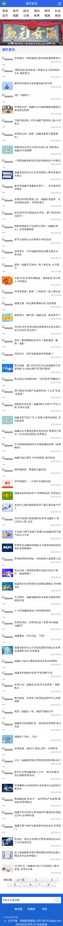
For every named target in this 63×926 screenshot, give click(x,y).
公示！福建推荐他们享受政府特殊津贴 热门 (37, 760)
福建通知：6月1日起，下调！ (30, 635)
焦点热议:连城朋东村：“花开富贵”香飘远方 (37, 378)
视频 (47, 15)
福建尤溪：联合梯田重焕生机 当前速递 (35, 303)
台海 (26, 15)
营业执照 (42, 924)
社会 (58, 10)
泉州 (16, 10)
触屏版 (18, 909)
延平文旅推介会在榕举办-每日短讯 (33, 239)
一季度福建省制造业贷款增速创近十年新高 (37, 160)
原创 (5, 10)
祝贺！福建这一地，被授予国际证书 (33, 711)
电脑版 (31, 909)
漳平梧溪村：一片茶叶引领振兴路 (32, 481)
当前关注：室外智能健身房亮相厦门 (33, 353)
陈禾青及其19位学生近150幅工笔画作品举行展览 (31, 43)
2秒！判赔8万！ (23, 95)
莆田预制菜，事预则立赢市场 (30, 469)
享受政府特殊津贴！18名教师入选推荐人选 (37, 558)
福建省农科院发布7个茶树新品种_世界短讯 (37, 493)
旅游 (58, 15)
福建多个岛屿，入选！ (26, 736)
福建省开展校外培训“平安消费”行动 (33, 672)
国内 (37, 10)
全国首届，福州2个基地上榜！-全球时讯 (36, 748)
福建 (16, 15)
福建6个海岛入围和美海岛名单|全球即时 (36, 661)
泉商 (37, 15)
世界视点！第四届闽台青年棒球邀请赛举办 (37, 58)
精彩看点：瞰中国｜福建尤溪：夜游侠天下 (37, 315)
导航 (44, 909)
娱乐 (26, 10)
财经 (47, 10)
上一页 (20, 879)
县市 (5, 15)
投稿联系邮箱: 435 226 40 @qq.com (40, 920)
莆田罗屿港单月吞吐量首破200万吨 (33, 83)
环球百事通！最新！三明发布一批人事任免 (37, 291)
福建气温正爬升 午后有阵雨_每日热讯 (34, 457)
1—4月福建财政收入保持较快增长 (32, 610)
